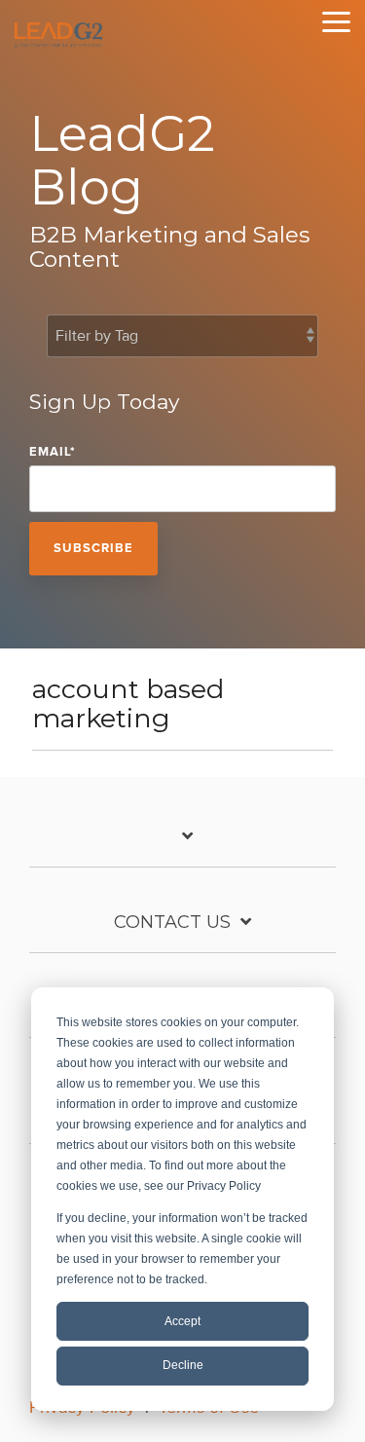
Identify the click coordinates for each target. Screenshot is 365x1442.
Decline (183, 1365)
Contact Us (172, 922)
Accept (182, 1321)
